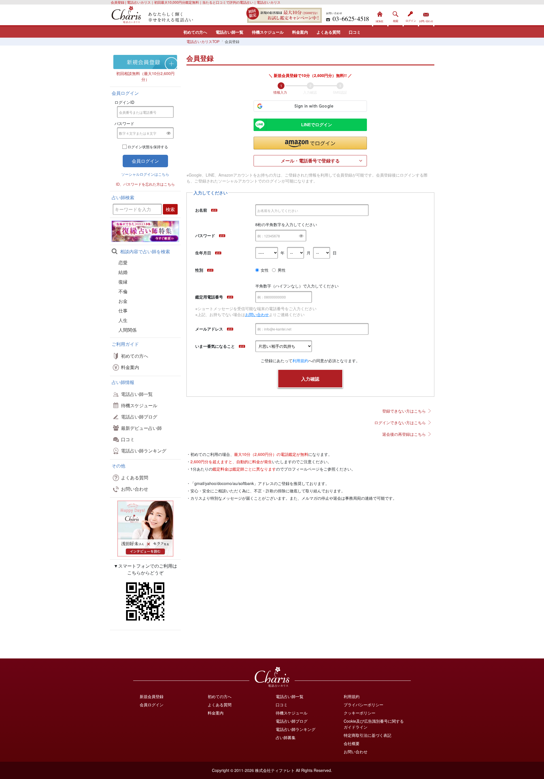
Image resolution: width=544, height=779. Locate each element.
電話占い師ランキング (143, 450)
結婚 (123, 272)
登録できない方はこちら (404, 411)
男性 (282, 270)
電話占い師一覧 (229, 32)
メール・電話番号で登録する (310, 160)
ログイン (411, 15)
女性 (265, 270)
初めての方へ (195, 32)
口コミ (355, 32)
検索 (395, 15)
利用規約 (300, 360)
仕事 (123, 310)
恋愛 (123, 262)
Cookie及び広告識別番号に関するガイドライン (374, 724)
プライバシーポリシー (363, 704)
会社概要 (352, 743)
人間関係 (127, 330)
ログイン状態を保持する (148, 147)
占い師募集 (286, 737)
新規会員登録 (151, 696)
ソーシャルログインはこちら (145, 174)
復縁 (123, 281)
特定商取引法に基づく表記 (367, 735)
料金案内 (300, 32)
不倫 (123, 291)
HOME (380, 15)
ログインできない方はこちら (400, 422)
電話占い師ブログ (139, 416)
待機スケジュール (268, 32)
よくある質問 (328, 32)
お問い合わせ (426, 15)
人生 (123, 320)
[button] (310, 143)
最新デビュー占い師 (141, 428)
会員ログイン (151, 704)
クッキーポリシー (359, 713)
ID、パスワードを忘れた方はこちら (145, 184)
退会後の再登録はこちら (404, 434)
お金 (123, 301)
